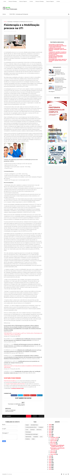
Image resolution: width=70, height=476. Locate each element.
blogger (29, 416)
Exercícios (39, 429)
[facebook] (61, 474)
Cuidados (41, 427)
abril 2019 (52, 452)
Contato (31, 1)
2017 (50, 457)
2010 (50, 469)
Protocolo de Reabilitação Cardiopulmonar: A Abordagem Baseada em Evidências (57, 72)
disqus (34, 416)
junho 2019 (53, 443)
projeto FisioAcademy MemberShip (15, 383)
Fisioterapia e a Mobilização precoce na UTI (57, 448)
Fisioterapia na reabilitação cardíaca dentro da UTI (57, 446)
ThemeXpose (9, 474)
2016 (50, 459)
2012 (50, 465)
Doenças (32, 429)
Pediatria (28, 439)
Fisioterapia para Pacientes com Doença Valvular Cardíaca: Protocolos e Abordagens (57, 89)
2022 (50, 431)
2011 (50, 467)
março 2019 (53, 454)
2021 (50, 432)
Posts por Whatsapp (13, 1)
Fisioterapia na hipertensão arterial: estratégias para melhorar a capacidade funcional (57, 46)
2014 (50, 462)
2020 (50, 434)
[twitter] (63, 474)
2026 (50, 424)
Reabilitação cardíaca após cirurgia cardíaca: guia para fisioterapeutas (56, 57)
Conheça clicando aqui (17, 388)
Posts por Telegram (23, 1)
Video (33, 439)
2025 (50, 426)
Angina (27, 424)
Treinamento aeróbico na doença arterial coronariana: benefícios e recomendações (57, 53)
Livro (41, 436)
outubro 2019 (53, 439)
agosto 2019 (53, 440)
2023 (50, 429)
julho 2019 (53, 442)
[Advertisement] (43, 7)
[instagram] (68, 474)
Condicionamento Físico (31, 427)
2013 (50, 464)
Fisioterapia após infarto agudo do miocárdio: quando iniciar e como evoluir (58, 60)
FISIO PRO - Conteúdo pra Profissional (19, 14)
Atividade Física (34, 424)
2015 (50, 461)
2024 (50, 428)
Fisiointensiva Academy (10, 380)
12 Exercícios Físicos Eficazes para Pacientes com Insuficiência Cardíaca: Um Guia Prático (57, 80)
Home (5, 1)
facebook (41, 416)
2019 (50, 436)
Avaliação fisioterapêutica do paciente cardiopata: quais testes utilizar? (57, 49)
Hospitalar (35, 436)
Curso (27, 429)
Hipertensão (28, 436)
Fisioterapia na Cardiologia (32, 434)
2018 (50, 456)
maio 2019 (53, 451)
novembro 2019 (54, 437)
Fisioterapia (28, 431)
